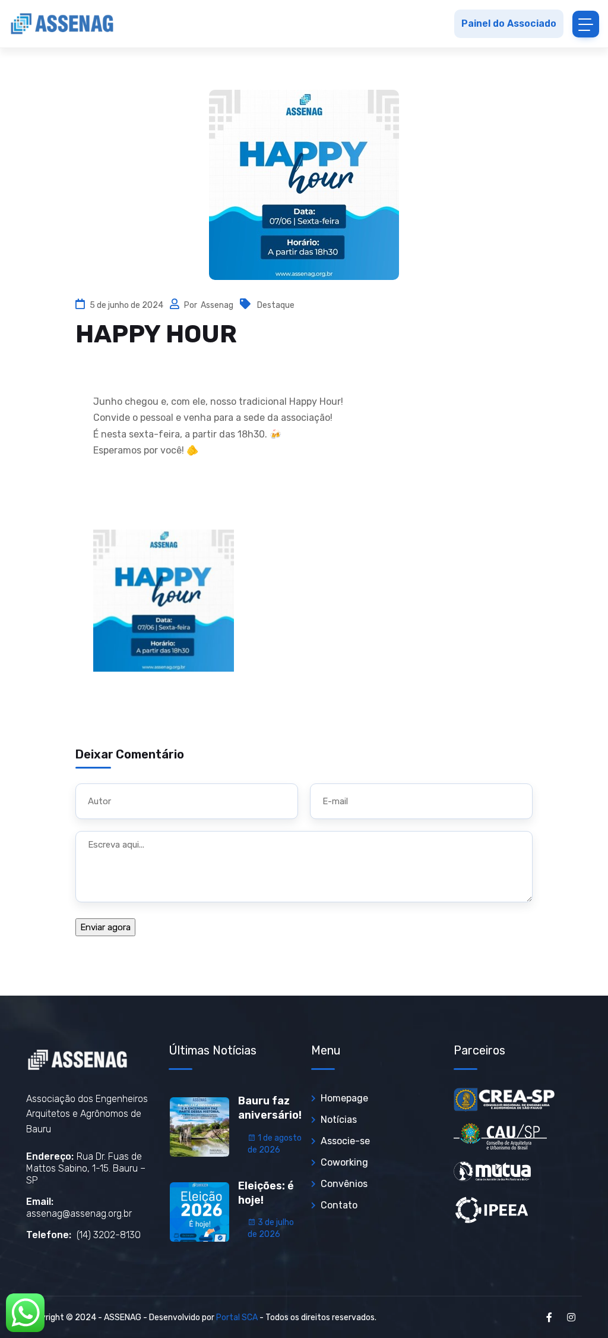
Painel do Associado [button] (508, 23)
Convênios (344, 1183)
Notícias (339, 1119)
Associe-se (345, 1141)
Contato (339, 1205)
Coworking (344, 1162)
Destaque (275, 305)
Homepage (344, 1098)
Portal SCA (237, 1317)
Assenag (218, 305)
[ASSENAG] (62, 24)
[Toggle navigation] (585, 24)
